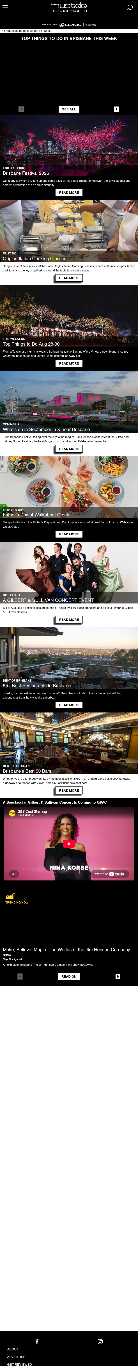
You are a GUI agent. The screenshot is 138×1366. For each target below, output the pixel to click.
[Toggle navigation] (5, 7)
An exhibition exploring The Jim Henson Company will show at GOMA (47, 964)
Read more (69, 192)
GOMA (7, 955)
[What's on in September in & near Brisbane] (69, 406)
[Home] (69, 7)
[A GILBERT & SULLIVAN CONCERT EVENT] (69, 577)
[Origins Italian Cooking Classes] (69, 235)
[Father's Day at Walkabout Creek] (69, 491)
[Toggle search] (130, 7)
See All (69, 109)
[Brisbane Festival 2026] (69, 150)
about (12, 1349)
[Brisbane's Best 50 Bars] (69, 748)
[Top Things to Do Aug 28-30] (69, 321)
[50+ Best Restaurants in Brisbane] (69, 662)
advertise (16, 1356)
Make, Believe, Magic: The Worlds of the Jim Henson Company (66, 949)
